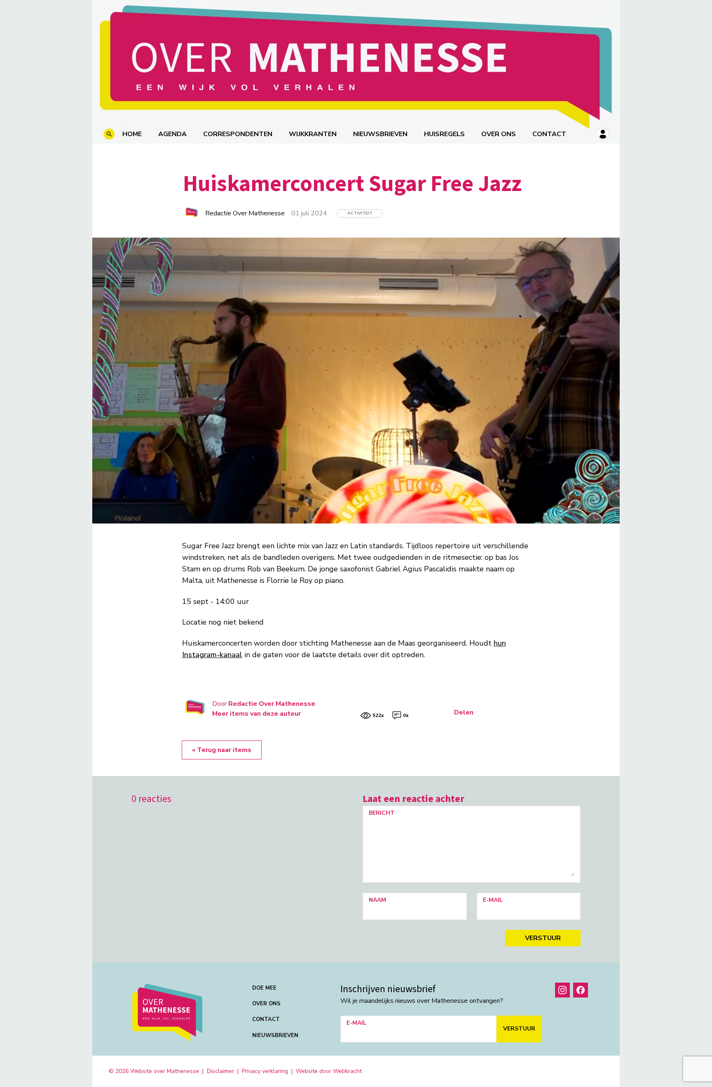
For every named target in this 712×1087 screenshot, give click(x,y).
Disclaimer (220, 1071)
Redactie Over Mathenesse (271, 703)
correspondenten (237, 134)
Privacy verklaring (265, 1071)
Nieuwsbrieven (380, 134)
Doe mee (264, 988)
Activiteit (359, 213)
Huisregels (444, 134)
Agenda (172, 134)
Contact (549, 134)
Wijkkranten (313, 134)
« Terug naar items (221, 750)
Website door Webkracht (329, 1071)
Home (132, 134)
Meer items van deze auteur (256, 713)
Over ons (498, 134)
